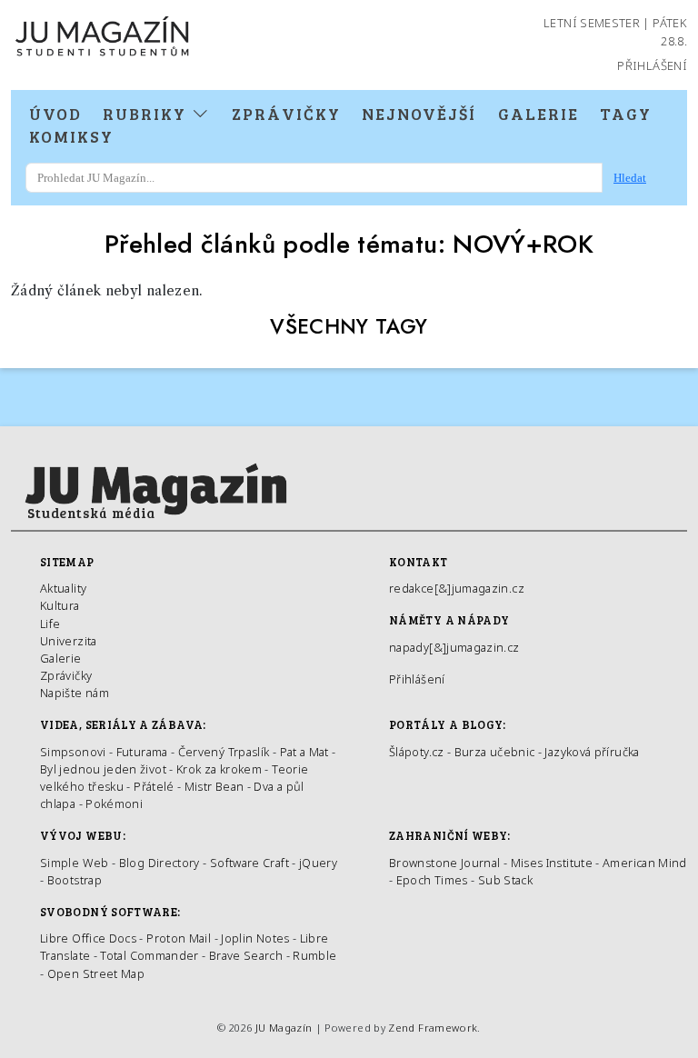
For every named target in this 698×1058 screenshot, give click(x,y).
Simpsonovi (73, 752)
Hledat (629, 178)
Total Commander (149, 955)
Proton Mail (178, 938)
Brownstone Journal (444, 862)
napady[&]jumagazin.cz (454, 647)
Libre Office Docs (88, 938)
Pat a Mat (304, 752)
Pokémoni (114, 803)
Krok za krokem (219, 769)
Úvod (55, 114)
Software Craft (249, 862)
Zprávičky (286, 114)
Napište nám (74, 692)
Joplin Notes (255, 938)
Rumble (314, 955)
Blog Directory (159, 862)
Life (50, 623)
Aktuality (63, 588)
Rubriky (147, 114)
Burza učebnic (494, 752)
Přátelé (154, 786)
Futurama (142, 752)
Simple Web (74, 862)
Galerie (538, 114)
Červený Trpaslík (224, 752)
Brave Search (247, 955)
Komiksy (71, 136)
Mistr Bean (214, 786)
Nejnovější (419, 114)
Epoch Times (432, 880)
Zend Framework (432, 1027)
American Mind (645, 862)
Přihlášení (652, 65)
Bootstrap (74, 880)
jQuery (318, 862)
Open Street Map (96, 973)
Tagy (626, 114)
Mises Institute (552, 862)
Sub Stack (505, 880)
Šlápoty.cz (416, 752)
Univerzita (68, 641)
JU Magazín (284, 1027)
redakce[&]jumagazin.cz (456, 588)
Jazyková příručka (591, 752)
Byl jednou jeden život (103, 769)
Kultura (60, 605)
